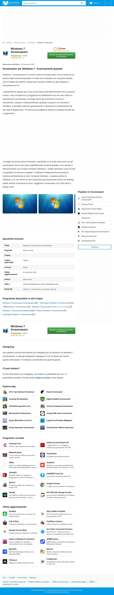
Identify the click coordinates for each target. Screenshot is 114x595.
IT (106, 3)
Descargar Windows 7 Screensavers (17, 314)
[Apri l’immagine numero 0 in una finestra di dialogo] (20, 203)
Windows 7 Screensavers (19, 50)
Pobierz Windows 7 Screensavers (49, 311)
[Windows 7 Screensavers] (5, 53)
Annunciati (22, 578)
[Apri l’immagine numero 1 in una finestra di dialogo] (56, 203)
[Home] (3, 43)
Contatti (12, 578)
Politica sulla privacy (60, 582)
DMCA (92, 582)
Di (16, 55)
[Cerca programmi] (82, 3)
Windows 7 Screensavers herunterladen (18, 303)
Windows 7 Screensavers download (17, 311)
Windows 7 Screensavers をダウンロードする (50, 307)
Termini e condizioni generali (14, 582)
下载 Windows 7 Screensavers (15, 307)
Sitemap (32, 578)
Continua (94, 247)
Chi (4, 578)
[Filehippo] (11, 3)
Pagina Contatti (42, 378)
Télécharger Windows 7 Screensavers (55, 303)
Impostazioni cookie (10, 584)
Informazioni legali (79, 582)
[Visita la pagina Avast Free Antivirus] (61, 49)
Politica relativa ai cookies (38, 582)
